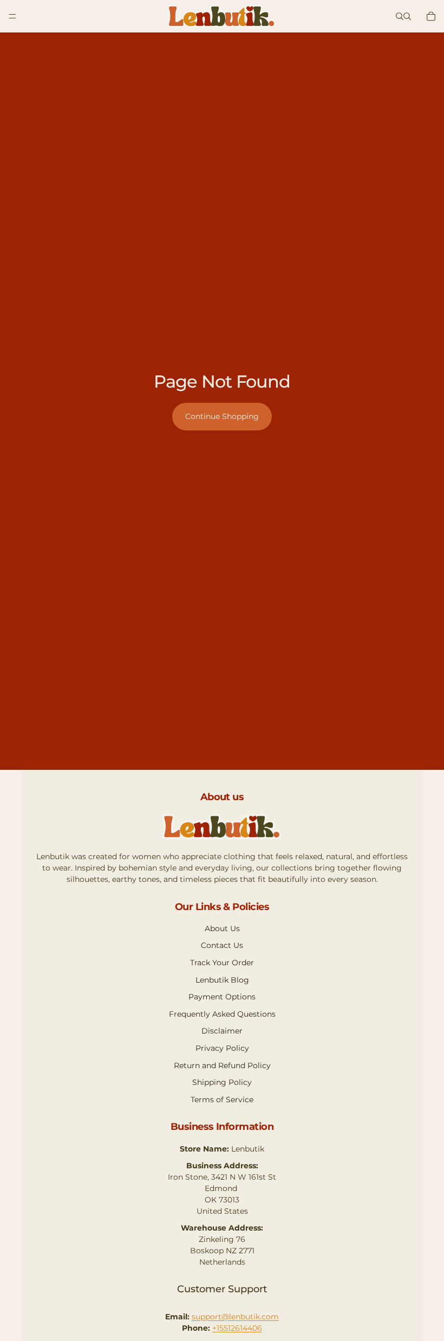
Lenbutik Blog (222, 980)
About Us (222, 928)
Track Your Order (222, 962)
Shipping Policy (222, 1082)
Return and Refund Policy (222, 1065)
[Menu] (12, 16)
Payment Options (222, 997)
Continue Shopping (222, 416)
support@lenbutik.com (235, 1317)
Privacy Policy (222, 1048)
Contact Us (222, 945)
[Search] (400, 16)
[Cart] (431, 16)
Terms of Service (222, 1099)
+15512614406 (237, 1328)
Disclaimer (222, 1031)
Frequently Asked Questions (222, 1014)
